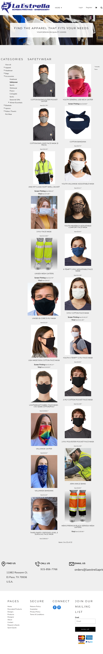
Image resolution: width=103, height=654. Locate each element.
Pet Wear (8, 114)
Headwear (8, 70)
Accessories (9, 76)
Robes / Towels (10, 111)
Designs (10, 612)
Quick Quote (12, 628)
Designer (11, 617)
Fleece (12, 91)
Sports (12, 85)
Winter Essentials (16, 103)
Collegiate (13, 94)
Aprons (8, 108)
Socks (12, 97)
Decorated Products (15, 609)
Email (77, 617)
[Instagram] (59, 607)
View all (8, 65)
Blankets (8, 105)
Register (89, 7)
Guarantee (33, 609)
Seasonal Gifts (15, 100)
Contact (10, 622)
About (10, 620)
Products (11, 614)
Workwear (13, 88)
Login (81, 7)
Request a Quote (13, 625)
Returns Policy (35, 606)
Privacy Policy (35, 612)
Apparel (8, 68)
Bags (7, 73)
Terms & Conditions (37, 614)
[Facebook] (55, 607)
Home (10, 606)
